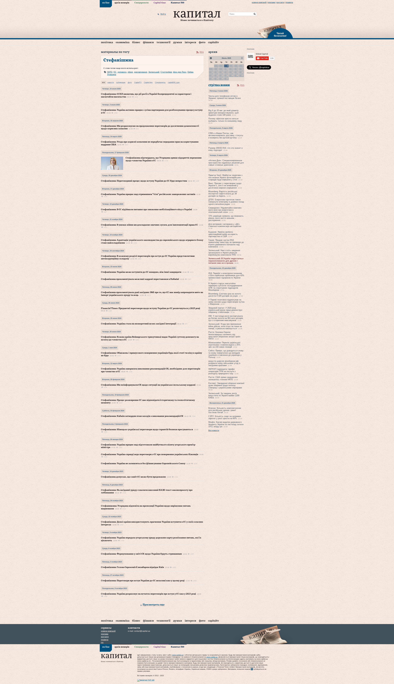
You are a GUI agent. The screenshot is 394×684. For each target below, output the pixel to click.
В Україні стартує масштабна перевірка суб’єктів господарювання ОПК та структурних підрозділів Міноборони (225, 286)
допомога (122, 72)
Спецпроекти (141, 3)
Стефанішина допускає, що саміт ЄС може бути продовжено (133, 477)
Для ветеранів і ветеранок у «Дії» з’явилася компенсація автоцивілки (224, 225)
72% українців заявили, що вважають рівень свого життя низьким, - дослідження (225, 218)
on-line (105, 3)
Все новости (213, 430)
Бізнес (136, 42)
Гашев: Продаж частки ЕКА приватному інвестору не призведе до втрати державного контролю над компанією (226, 243)
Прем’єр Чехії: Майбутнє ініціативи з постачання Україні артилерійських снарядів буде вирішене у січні (225, 177)
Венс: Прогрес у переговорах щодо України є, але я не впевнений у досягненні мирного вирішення (224, 185)
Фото (202, 42)
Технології (163, 42)
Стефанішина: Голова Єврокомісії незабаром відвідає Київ (132, 567)
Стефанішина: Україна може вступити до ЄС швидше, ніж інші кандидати (141, 272)
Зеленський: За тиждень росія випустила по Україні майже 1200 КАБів (223, 395)
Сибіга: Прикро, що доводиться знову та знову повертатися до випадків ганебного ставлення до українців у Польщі (225, 353)
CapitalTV (213, 42)
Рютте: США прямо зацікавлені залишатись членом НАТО (222, 378)
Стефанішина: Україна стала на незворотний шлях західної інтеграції (138, 324)
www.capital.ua (177, 655)
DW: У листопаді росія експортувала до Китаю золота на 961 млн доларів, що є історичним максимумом (225, 318)
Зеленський (153, 72)
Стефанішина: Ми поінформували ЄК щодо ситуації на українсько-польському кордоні (148, 385)
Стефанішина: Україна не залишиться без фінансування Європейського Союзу (143, 463)
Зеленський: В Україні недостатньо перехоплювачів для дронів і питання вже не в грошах (225, 260)
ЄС (115, 72)
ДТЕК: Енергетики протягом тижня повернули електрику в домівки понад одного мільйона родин (226, 201)
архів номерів (122, 3)
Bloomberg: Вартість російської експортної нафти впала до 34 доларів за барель (222, 193)
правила (289, 2)
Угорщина (111, 74)
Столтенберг (166, 72)
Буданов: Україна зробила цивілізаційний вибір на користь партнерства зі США (223, 234)
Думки (177, 42)
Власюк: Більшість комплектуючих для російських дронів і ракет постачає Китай (224, 410)
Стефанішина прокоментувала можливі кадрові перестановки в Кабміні (140, 279)
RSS (202, 52)
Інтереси (190, 42)
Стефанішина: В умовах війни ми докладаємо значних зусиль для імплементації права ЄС (149, 225)
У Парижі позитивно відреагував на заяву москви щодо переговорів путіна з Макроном (226, 302)
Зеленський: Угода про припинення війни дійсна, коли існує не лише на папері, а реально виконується (225, 326)
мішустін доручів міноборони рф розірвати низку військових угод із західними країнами (224, 363)
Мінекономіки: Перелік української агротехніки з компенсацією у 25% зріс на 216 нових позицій (224, 344)
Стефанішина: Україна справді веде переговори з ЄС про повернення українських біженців (149, 454)
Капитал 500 (177, 3)
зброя (130, 72)
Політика (107, 42)
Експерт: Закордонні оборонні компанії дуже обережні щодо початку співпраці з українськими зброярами (226, 385)
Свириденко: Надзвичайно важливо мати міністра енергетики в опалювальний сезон (224, 210)
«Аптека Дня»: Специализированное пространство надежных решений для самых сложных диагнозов (226, 162)
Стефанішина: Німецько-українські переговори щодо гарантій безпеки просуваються (147, 429)
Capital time (160, 3)
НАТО (109, 72)
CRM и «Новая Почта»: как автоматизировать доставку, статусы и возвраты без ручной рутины (225, 135)
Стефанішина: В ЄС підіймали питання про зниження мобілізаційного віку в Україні (146, 209)
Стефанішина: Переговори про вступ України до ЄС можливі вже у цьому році (143, 581)
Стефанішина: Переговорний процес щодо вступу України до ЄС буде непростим (144, 181)
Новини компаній (259, 2)
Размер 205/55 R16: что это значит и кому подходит (225, 149)
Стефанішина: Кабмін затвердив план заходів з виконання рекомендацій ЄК (142, 416)
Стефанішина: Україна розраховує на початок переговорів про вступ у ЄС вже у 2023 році (148, 594)
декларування (140, 72)
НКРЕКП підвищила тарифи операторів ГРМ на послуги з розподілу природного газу (221, 371)
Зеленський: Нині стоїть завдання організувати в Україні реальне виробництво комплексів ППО (224, 252)
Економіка (122, 42)
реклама (271, 2)
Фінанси (148, 42)
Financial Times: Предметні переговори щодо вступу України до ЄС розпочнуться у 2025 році (150, 308)
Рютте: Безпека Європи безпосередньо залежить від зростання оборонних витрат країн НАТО (224, 335)
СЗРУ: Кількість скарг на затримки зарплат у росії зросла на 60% (224, 417)
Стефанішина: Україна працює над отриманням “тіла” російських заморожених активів (148, 194)
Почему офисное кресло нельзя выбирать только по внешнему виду (225, 119)
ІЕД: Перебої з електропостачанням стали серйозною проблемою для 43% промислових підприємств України (226, 275)
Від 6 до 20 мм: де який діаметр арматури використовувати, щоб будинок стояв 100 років (223, 112)
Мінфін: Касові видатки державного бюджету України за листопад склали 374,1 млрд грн (225, 424)
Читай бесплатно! (280, 34)
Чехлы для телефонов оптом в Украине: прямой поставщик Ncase (224, 97)
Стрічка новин (219, 85)
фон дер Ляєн (179, 72)
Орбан (190, 72)
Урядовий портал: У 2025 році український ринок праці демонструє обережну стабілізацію (225, 310)
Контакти (280, 2)
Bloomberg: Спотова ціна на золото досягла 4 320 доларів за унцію (224, 295)
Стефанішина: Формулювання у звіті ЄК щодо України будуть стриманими (141, 554)
